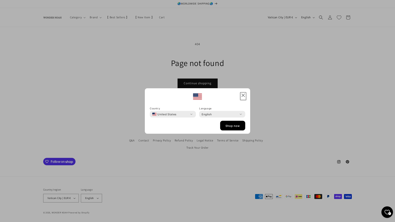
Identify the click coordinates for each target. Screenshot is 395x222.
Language (205, 108)
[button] (243, 96)
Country (155, 108)
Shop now (232, 125)
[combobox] (164, 114)
